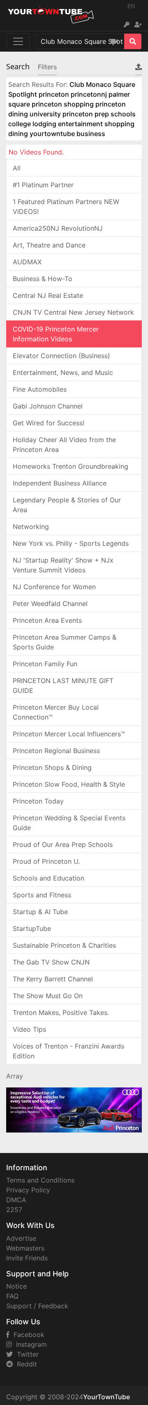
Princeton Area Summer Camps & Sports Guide (64, 642)
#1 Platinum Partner (43, 185)
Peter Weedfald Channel (50, 603)
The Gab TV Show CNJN (51, 962)
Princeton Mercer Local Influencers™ (69, 734)
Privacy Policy (28, 1190)
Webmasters (25, 1248)
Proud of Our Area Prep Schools (63, 844)
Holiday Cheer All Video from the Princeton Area (64, 445)
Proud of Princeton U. (46, 861)
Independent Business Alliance (59, 483)
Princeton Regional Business (56, 751)
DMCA (16, 1200)
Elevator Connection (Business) (61, 356)
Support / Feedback (37, 1306)
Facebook (26, 1334)
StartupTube (32, 928)
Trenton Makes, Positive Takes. (61, 1012)
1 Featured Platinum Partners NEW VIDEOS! (66, 206)
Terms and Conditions (40, 1180)
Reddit (25, 1364)
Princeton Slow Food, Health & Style (69, 784)
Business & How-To (42, 279)
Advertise (21, 1238)
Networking (31, 526)
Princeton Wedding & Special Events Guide (69, 823)
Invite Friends (27, 1258)
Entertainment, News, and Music (63, 372)
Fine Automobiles (40, 389)
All (17, 168)
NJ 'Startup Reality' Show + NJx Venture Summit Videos (63, 565)
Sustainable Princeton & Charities (64, 945)
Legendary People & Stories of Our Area (67, 505)
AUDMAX (27, 262)
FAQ (12, 1296)
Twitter (26, 1354)
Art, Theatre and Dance (49, 245)
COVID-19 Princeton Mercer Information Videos (56, 334)
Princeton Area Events (47, 620)
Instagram (29, 1344)
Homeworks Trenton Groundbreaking (70, 466)
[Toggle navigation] (18, 41)
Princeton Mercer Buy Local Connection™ (56, 712)
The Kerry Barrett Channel (53, 979)
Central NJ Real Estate (48, 295)
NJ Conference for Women (54, 587)
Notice (16, 1286)
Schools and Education (48, 878)
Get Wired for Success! (48, 423)
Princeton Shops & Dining (52, 767)
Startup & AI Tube (40, 912)
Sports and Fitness (42, 895)
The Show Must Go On (48, 996)
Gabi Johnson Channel (48, 406)
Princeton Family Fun (45, 664)
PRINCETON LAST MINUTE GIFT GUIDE (63, 685)
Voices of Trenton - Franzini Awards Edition (68, 1051)
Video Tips (29, 1029)
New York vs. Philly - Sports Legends (71, 543)
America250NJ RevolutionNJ (58, 228)
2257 (14, 1209)
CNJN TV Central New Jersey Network (73, 312)
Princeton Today (38, 801)
